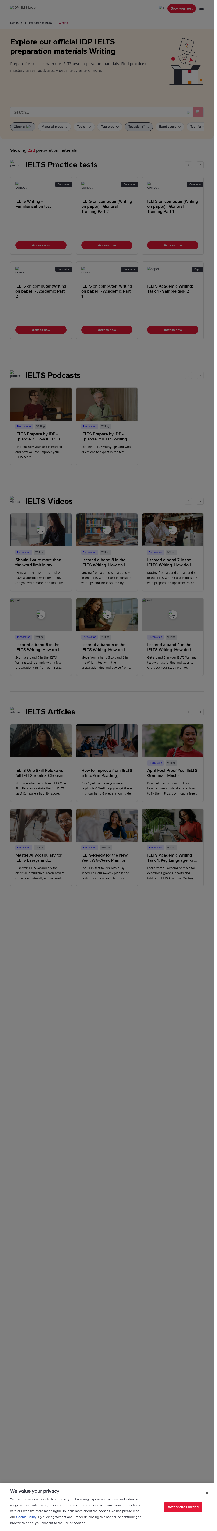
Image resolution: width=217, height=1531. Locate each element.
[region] (107, 1507)
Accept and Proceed (183, 1507)
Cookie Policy (26, 1517)
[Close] (207, 1493)
